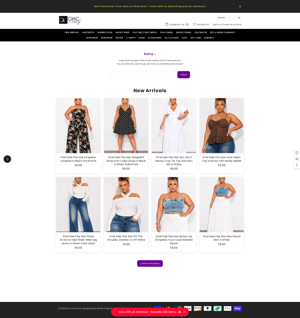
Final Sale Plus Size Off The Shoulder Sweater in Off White (126, 238)
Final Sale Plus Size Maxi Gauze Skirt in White (222, 238)
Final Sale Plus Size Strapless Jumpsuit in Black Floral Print (78, 159)
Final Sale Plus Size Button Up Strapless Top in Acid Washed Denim (174, 240)
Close (240, 6)
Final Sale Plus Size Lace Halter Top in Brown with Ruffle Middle (221, 159)
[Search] (228, 17)
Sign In (216, 24)
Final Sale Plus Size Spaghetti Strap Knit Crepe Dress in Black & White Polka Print (126, 161)
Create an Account (232, 24)
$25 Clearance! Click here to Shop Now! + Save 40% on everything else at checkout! (150, 6)
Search (183, 74)
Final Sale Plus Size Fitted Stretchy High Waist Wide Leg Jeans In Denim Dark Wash (78, 240)
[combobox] (226, 17)
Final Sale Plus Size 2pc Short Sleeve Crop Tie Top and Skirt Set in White (173, 161)
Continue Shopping (150, 263)
